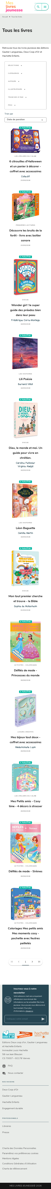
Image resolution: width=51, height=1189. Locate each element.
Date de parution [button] (16, 119)
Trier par (9, 114)
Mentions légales (10, 1158)
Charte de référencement (14, 1169)
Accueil (5, 17)
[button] (15, 66)
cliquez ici (29, 1011)
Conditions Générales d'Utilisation (19, 1164)
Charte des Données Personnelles (19, 1148)
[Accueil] (14, 6)
